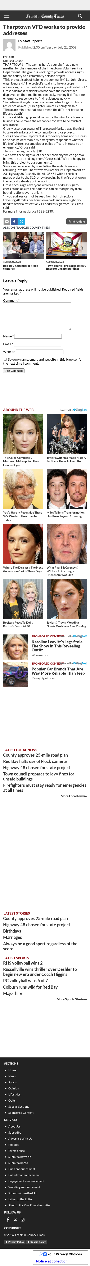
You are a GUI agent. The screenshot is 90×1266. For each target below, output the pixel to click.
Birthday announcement (24, 1175)
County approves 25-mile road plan (35, 754)
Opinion (13, 1088)
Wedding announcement (24, 1187)
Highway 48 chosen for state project (36, 767)
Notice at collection (52, 1261)
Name (8, 336)
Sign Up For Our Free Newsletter (29, 1205)
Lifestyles (14, 1094)
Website (9, 352)
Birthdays (12, 930)
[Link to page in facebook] (14, 221)
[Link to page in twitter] (21, 221)
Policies (13, 1144)
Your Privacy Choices (64, 1254)
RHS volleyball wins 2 (23, 962)
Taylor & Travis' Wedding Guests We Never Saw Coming (66, 624)
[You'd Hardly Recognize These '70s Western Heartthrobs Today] (23, 489)
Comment (11, 300)
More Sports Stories (71, 999)
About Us (14, 1126)
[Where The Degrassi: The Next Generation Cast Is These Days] (23, 544)
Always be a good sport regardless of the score (40, 946)
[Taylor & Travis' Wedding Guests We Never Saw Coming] (67, 599)
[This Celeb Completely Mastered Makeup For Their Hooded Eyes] (23, 434)
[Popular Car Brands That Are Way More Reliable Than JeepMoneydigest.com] (15, 674)
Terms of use (16, 1150)
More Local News (73, 796)
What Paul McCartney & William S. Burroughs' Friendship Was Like (62, 571)
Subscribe (14, 1132)
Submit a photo (18, 1163)
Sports (12, 1082)
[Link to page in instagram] (22, 1219)
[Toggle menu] (6, 16)
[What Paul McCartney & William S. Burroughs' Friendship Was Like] (67, 544)
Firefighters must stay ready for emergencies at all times (44, 788)
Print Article (76, 221)
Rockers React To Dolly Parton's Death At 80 (18, 624)
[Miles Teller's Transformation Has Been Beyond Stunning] (67, 489)
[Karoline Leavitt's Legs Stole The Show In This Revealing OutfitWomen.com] (15, 647)
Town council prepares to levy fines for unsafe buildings (66, 267)
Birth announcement (21, 1169)
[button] (80, 15)
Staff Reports (32, 41)
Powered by (66, 409)
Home (12, 1070)
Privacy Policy (16, 1241)
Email (8, 344)
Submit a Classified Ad (22, 1193)
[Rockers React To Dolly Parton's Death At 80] (23, 599)
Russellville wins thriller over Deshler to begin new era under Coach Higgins (40, 972)
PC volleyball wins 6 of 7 (25, 980)
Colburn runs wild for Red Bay (30, 986)
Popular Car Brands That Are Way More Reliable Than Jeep (58, 673)
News (12, 1076)
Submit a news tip (19, 1156)
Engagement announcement (26, 1181)
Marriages (12, 937)
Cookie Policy (38, 1241)
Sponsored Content (20, 1112)
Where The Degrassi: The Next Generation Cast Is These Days (23, 569)
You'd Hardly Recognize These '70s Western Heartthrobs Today (22, 516)
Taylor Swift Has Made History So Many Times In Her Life (66, 459)
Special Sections (18, 1106)
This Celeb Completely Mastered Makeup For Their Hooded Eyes (21, 461)
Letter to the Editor (20, 1199)
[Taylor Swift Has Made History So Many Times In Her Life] (67, 434)
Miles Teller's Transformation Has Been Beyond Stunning (66, 514)
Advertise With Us (20, 1138)
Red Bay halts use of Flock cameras (20, 267)
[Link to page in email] (7, 221)
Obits (11, 1100)
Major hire (12, 993)
